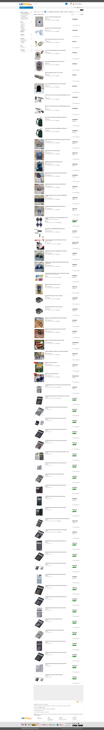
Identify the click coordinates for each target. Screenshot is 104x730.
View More (22, 31)
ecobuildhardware (49, 141)
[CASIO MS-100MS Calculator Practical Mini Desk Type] (39, 635)
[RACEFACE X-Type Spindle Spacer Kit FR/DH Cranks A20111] (39, 334)
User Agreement (50, 719)
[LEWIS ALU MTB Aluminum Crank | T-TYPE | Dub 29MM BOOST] (39, 200)
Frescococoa (48, 242)
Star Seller (57, 11)
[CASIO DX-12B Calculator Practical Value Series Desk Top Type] (39, 590)
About (49, 717)
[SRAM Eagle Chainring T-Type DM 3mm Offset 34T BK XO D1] (39, 189)
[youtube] (78, 723)
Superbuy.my (75, 719)
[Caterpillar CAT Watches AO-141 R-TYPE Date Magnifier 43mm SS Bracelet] (39, 222)
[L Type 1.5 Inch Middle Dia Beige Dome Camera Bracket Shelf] (39, 55)
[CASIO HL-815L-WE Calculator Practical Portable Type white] (39, 612)
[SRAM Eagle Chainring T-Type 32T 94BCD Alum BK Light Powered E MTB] (39, 144)
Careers (49, 718)
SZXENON (48, 19)
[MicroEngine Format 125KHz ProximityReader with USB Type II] (39, 133)
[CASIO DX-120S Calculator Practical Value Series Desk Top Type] (39, 445)
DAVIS (47, 221)
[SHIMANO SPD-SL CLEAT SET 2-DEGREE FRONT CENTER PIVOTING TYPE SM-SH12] (39, 267)
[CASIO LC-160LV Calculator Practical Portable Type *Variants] (39, 423)
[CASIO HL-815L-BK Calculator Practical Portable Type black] (39, 646)
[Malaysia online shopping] (26, 4)
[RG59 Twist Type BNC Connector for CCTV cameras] (39, 77)
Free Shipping (51, 11)
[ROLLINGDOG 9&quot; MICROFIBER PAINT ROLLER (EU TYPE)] (39, 233)
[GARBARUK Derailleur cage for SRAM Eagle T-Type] (39, 166)
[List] (81, 14)
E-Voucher (71, 11)
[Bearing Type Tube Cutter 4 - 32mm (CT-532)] (39, 289)
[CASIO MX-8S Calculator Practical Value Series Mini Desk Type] (39, 557)
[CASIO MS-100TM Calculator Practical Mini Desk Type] (39, 479)
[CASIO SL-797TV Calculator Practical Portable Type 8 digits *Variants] (39, 456)
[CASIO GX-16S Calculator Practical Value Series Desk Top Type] (39, 657)
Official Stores (80, 7)
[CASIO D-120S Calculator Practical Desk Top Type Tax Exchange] (39, 534)
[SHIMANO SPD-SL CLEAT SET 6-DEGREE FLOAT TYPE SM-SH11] (39, 256)
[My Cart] (70, 4)
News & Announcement (63, 719)
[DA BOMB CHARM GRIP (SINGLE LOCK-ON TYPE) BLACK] (39, 211)
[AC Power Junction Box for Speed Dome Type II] (39, 33)
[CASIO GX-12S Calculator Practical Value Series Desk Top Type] (39, 434)
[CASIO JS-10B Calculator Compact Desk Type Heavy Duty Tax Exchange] (39, 523)
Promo (75, 7)
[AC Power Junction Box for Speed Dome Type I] (39, 21)
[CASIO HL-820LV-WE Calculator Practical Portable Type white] (39, 668)
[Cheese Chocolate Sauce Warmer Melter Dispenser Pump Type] (39, 244)
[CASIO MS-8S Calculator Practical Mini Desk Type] (39, 623)
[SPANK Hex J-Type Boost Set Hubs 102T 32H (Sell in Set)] (39, 345)
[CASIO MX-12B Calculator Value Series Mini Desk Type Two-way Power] (39, 401)
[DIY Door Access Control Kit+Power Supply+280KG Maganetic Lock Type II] (39, 99)
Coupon (66, 11)
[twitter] (76, 723)
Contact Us (61, 717)
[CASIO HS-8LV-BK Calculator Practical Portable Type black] (39, 501)
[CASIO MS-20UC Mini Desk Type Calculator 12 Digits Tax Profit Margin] (39, 278)
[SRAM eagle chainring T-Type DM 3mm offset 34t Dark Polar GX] (39, 177)
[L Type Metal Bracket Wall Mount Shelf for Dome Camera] (39, 66)
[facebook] (72, 723)
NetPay (61, 11)
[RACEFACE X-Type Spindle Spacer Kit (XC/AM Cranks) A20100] (39, 322)
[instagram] (74, 723)
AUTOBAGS (48, 297)
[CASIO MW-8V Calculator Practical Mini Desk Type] (39, 679)
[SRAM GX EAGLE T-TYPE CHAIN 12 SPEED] (39, 155)
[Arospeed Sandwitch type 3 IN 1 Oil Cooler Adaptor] (39, 300)
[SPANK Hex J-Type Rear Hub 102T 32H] (39, 378)
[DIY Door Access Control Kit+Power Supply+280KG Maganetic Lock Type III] (39, 111)
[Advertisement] (46, 692)
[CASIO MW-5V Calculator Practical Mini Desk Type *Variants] (39, 568)
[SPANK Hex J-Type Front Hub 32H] (39, 367)
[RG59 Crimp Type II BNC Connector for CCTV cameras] (39, 44)
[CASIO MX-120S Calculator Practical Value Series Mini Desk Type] (39, 412)
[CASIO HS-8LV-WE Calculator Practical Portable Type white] (39, 579)
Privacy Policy (50, 720)
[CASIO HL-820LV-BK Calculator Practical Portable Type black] (39, 512)
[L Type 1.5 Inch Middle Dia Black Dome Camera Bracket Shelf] (39, 88)
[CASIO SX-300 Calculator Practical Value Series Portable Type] (39, 545)
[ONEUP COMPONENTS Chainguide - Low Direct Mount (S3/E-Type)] (39, 356)
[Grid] (82, 14)
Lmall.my (74, 718)
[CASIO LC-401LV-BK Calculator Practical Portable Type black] (39, 490)
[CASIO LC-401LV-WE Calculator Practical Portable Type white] (39, 467)
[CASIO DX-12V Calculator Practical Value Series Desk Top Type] (39, 601)
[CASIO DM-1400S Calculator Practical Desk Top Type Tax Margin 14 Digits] (39, 389)
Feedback (60, 718)
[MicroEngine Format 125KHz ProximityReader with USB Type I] (39, 122)
